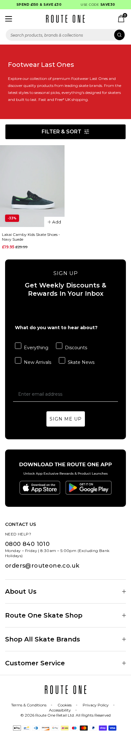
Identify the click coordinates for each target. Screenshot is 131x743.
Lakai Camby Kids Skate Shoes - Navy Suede (31, 237)
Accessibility (60, 710)
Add (56, 221)
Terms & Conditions (28, 705)
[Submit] (119, 35)
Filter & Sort (61, 132)
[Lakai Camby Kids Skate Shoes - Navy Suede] (32, 186)
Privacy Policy (96, 705)
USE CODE (96, 5)
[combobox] (65, 35)
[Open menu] (8, 19)
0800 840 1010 (27, 544)
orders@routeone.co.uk (42, 565)
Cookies (65, 705)
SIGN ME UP (66, 419)
